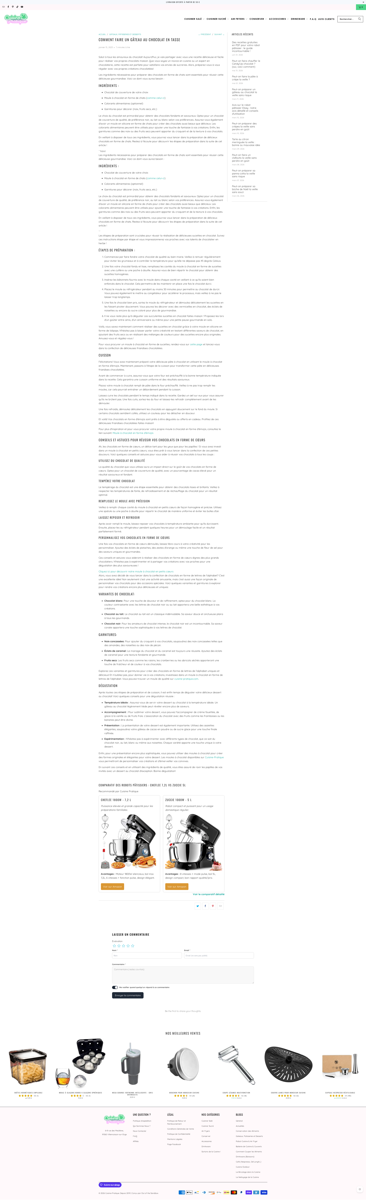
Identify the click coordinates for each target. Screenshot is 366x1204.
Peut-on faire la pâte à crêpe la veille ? (245, 78)
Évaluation (117, 941)
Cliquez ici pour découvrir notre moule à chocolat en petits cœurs (136, 571)
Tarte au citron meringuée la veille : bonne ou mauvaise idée (246, 142)
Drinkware (206, 1146)
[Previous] (10, 1069)
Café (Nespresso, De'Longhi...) (248, 1162)
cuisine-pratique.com (186, 678)
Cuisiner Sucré (208, 1126)
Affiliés (136, 1141)
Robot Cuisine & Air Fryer (246, 1141)
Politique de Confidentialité (178, 1134)
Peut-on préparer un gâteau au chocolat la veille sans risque (244, 92)
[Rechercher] (359, 19)
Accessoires (207, 1141)
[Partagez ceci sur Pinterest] (213, 906)
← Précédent (204, 34)
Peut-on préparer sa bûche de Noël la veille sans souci (245, 189)
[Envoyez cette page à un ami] (220, 906)
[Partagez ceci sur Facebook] (205, 906)
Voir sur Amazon (112, 886)
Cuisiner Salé (207, 1121)
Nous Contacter (139, 1131)
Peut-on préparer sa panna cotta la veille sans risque (243, 173)
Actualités (240, 1126)
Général (239, 1121)
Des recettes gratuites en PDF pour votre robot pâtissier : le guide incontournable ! (246, 46)
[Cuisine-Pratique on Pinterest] (12, 7)
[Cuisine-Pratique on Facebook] (8, 7)
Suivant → (219, 34)
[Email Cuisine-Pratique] (3, 7)
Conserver (206, 1136)
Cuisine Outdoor (243, 1167)
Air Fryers (206, 1131)
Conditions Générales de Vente (180, 1129)
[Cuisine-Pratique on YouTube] (22, 7)
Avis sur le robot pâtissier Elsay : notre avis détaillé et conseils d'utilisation (245, 109)
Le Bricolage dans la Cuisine (248, 1172)
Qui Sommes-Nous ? (141, 1126)
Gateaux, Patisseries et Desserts (249, 1136)
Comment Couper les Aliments (249, 1151)
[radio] (114, 946)
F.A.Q (135, 1136)
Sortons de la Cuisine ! (211, 1151)
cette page (196, 344)
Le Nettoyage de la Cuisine (247, 1177)
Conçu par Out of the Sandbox (145, 1193)
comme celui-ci (156, 97)
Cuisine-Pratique (214, 757)
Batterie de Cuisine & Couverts (249, 1146)
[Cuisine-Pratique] (16, 19)
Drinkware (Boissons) (245, 1156)
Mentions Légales (174, 1139)
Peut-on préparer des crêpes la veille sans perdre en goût (244, 126)
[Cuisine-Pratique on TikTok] (17, 7)
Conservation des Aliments (247, 1131)
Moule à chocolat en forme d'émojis (133, 432)
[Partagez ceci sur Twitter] (198, 906)
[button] (194, 19)
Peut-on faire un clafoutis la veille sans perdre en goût (244, 158)
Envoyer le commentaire (128, 995)
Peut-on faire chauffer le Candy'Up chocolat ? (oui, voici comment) (246, 63)
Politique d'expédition (142, 1121)
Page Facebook (174, 1144)
